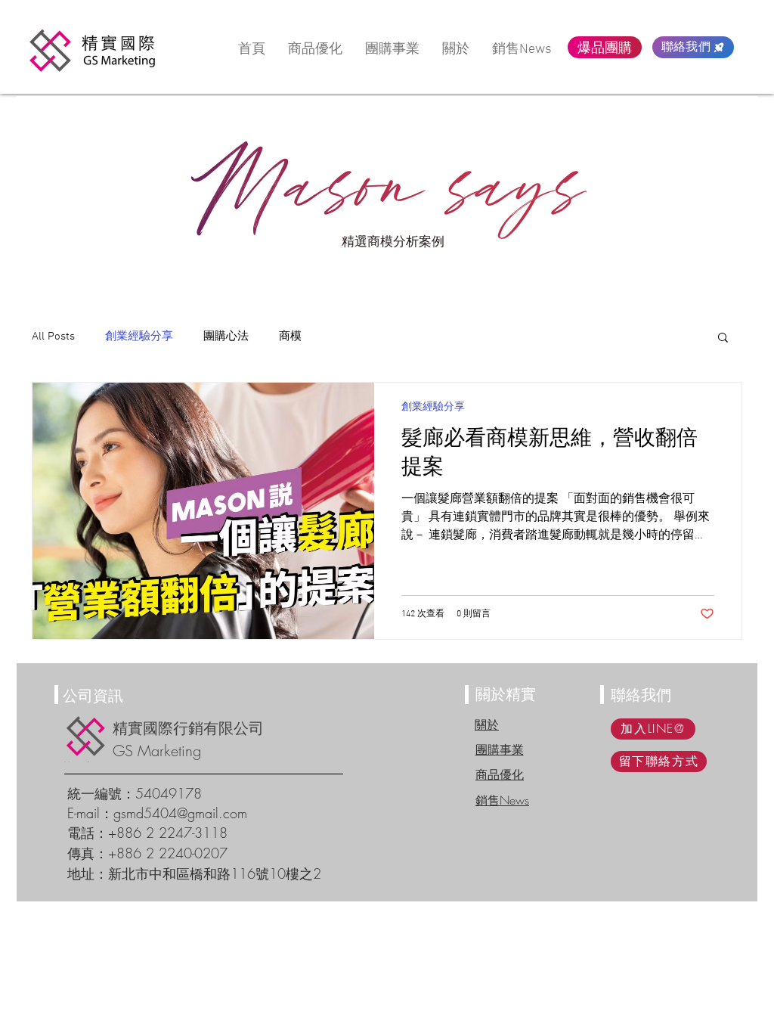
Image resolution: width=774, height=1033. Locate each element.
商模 (290, 336)
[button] (723, 338)
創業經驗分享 (139, 336)
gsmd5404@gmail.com (180, 813)
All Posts (53, 336)
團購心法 (226, 336)
